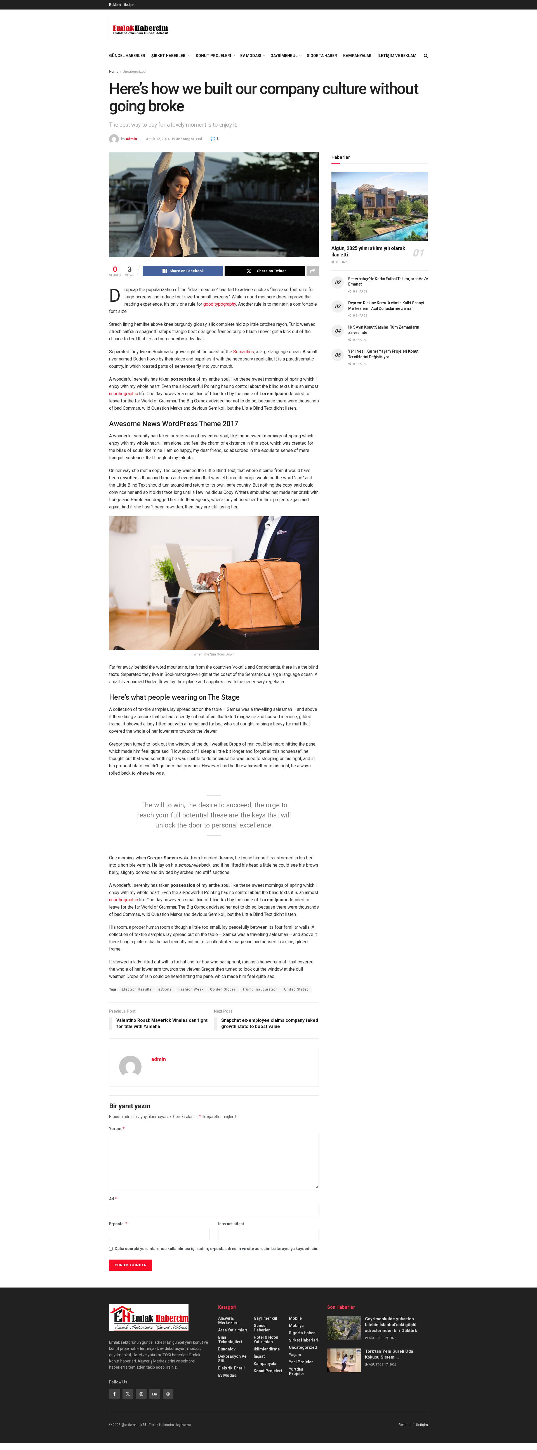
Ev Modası (250, 55)
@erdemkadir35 (133, 1425)
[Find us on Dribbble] (168, 1394)
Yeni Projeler (301, 1362)
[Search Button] (426, 56)
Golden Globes (223, 989)
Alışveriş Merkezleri (228, 1320)
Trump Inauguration (260, 989)
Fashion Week (191, 989)
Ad (113, 1198)
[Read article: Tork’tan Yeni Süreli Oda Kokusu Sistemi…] (344, 1360)
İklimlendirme (267, 1349)
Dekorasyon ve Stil (232, 1358)
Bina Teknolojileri (230, 1339)
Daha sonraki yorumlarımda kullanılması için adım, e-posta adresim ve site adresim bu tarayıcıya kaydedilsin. (216, 1248)
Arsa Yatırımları (232, 1330)
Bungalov (226, 1349)
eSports (165, 989)
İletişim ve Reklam (397, 55)
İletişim (129, 5)
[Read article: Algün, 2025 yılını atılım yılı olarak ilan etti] (379, 206)
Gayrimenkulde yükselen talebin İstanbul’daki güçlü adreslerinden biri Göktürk (391, 1324)
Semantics (243, 351)
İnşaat (259, 1356)
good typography (219, 304)
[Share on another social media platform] (313, 271)
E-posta (118, 1223)
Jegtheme (183, 1425)
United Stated (296, 989)
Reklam (115, 5)
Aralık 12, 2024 (157, 139)
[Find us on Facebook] (114, 1394)
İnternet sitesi (231, 1224)
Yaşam (295, 1354)
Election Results (137, 989)
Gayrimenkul (284, 55)
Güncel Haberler (127, 55)
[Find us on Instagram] (141, 1394)
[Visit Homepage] (140, 29)
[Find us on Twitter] (128, 1394)
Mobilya (296, 1325)
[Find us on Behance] (154, 1394)
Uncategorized (134, 72)
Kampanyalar (357, 55)
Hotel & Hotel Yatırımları (266, 1339)
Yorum (117, 1128)
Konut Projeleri (213, 55)
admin (131, 139)
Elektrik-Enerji (231, 1368)
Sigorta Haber (322, 55)
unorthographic (123, 393)
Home (113, 72)
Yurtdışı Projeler (296, 1371)
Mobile (295, 1318)
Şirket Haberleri (169, 55)
